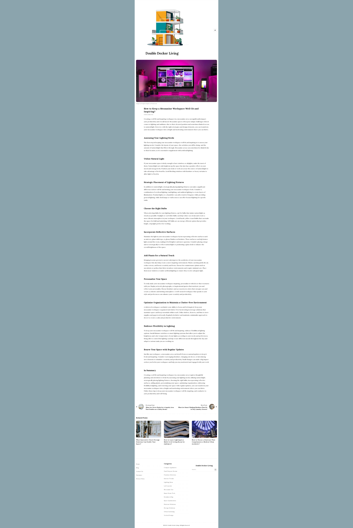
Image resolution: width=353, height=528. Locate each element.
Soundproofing (168, 497)
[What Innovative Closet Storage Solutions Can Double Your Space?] (148, 429)
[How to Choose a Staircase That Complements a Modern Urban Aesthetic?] (204, 429)
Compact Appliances (170, 467)
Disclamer (139, 475)
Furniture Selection (170, 475)
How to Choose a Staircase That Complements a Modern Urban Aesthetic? (203, 442)
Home (138, 464)
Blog (137, 468)
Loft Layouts (168, 486)
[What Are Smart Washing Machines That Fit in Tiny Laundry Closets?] (212, 406)
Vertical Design (168, 515)
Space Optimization (170, 500)
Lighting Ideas (168, 482)
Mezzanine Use (149, 114)
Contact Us (139, 471)
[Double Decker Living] (167, 27)
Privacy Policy (140, 479)
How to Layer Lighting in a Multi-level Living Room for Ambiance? (174, 442)
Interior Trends (169, 478)
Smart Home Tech (169, 493)
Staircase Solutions (170, 504)
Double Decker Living (162, 53)
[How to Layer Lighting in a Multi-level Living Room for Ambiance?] (176, 429)
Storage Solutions (169, 508)
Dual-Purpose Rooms (170, 471)
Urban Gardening (169, 511)
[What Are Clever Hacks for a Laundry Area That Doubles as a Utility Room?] (141, 406)
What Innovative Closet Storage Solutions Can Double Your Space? (148, 442)
